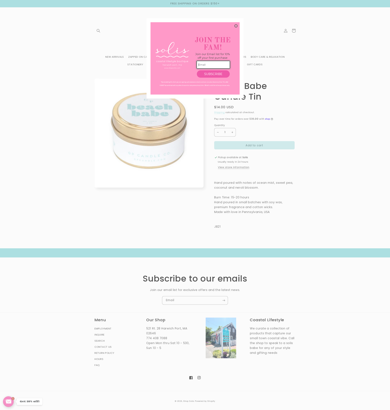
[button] (236, 26)
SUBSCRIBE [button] (213, 74)
